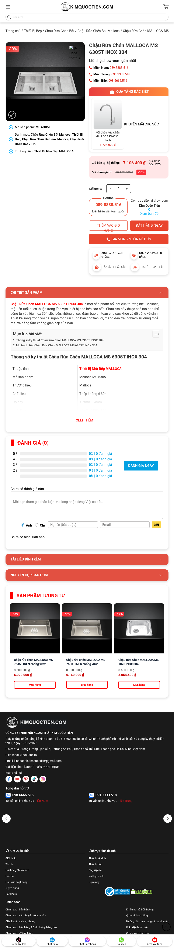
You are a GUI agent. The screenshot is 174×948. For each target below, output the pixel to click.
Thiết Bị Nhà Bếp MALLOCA (54, 151)
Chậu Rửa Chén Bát (59, 31)
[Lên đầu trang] (166, 927)
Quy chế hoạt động (137, 915)
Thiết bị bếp (95, 864)
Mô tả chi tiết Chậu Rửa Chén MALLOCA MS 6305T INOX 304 (56, 345)
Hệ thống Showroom (17, 870)
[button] (6, 818)
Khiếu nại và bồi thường (140, 909)
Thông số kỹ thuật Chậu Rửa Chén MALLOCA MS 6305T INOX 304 (60, 340)
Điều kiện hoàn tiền (137, 927)
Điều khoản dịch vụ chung (20, 921)
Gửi (156, 524)
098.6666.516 (23, 795)
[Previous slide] (9, 647)
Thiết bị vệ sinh (97, 858)
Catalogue (11, 894)
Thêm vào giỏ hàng (108, 227)
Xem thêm (84, 420)
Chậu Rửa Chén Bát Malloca (98, 31)
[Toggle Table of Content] (154, 334)
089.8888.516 (119, 68)
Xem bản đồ (149, 214)
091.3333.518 (120, 74)
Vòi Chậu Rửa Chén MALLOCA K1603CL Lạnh (107, 136)
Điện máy (94, 882)
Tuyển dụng (12, 888)
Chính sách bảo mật (138, 933)
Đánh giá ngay (141, 466)
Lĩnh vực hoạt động (17, 882)
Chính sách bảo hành (18, 909)
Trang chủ (13, 31)
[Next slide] (165, 647)
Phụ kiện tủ (95, 870)
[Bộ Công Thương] (117, 891)
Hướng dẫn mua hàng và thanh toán (147, 921)
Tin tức (9, 864)
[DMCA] (141, 891)
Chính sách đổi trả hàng (19, 933)
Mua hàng (35, 684)
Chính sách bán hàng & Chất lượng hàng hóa (31, 927)
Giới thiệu (11, 858)
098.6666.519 (117, 81)
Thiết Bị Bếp (33, 31)
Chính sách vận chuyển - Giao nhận (26, 915)
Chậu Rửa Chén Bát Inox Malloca (45, 139)
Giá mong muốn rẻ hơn (131, 239)
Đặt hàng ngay (149, 225)
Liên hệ (10, 876)
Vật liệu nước (96, 876)
